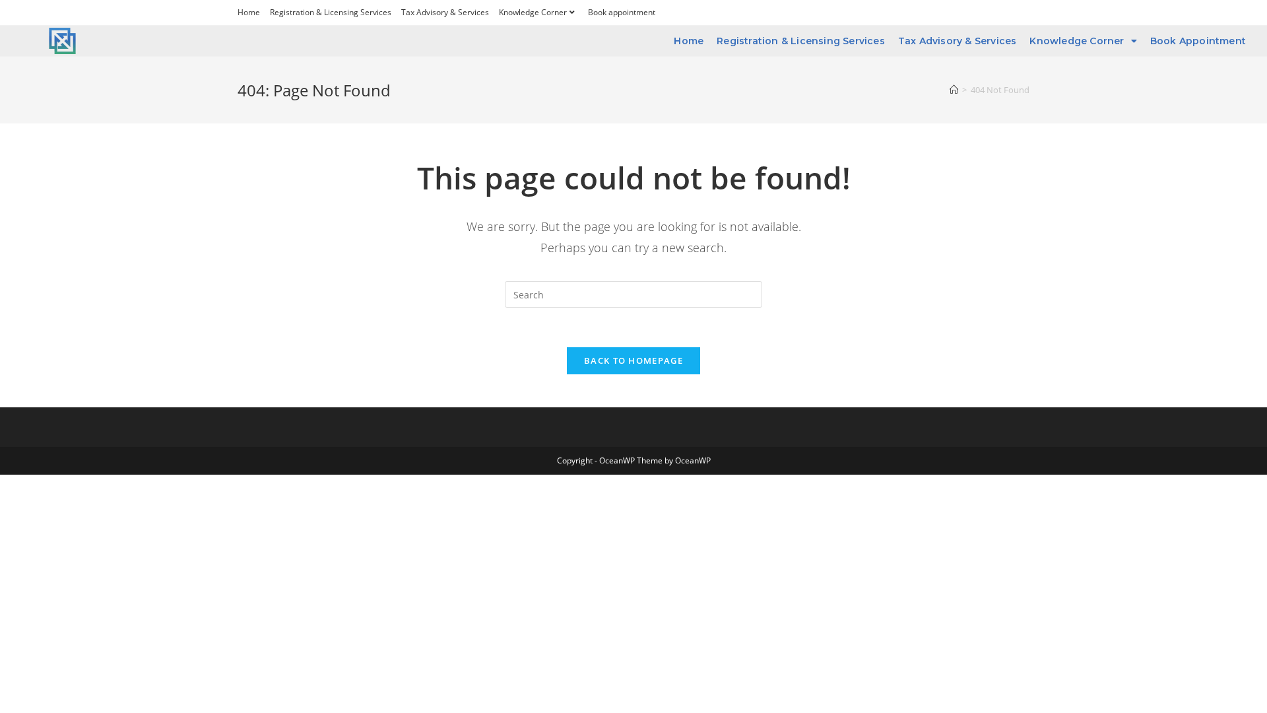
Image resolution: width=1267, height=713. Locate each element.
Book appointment (621, 12)
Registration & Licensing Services (330, 12)
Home (249, 12)
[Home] (954, 90)
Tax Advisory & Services (445, 12)
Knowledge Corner (533, 12)
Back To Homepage (633, 360)
